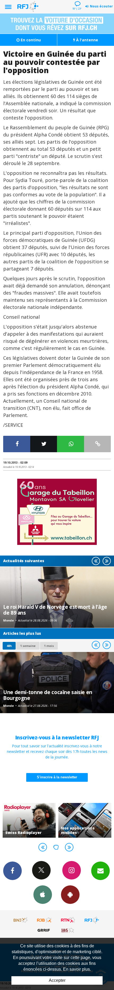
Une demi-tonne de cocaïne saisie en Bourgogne (47, 695)
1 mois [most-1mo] (49, 646)
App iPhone (42, 894)
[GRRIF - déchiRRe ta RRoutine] (44, 930)
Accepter (57, 980)
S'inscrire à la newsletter (57, 777)
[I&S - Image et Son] (68, 930)
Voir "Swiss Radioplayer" (29, 820)
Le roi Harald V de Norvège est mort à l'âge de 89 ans (55, 609)
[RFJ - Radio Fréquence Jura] (91, 920)
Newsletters (100, 871)
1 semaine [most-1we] (28, 646)
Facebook (12, 871)
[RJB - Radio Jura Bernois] (44, 920)
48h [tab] (9, 646)
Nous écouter (101, 6)
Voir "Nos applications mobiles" (84, 820)
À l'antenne (86, 39)
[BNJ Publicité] (21, 920)
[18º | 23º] (77, 0)
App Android (70, 894)
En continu (30, 39)
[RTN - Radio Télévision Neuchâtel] (68, 920)
